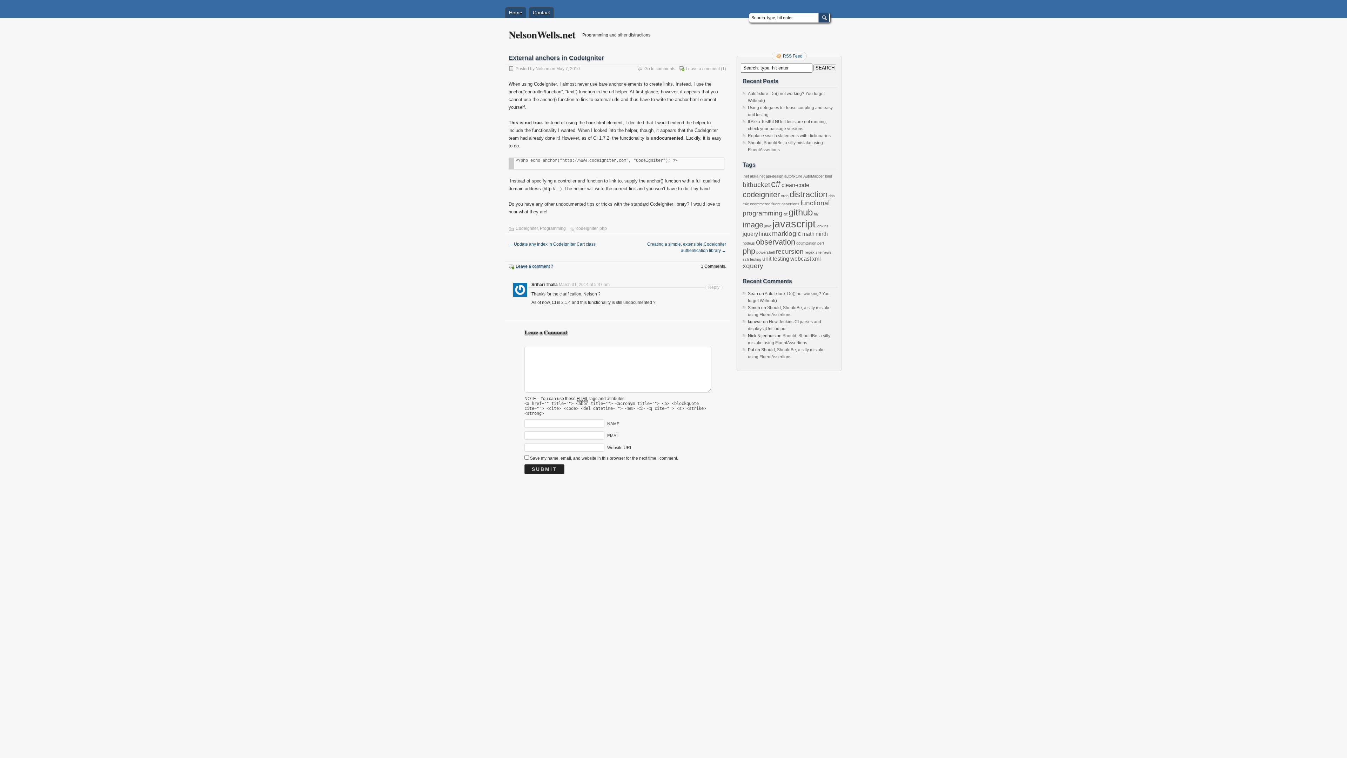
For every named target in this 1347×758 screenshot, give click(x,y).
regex (810, 252)
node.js (749, 243)
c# (775, 184)
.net (746, 176)
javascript (794, 224)
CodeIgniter (527, 228)
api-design (774, 176)
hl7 (816, 214)
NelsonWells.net (542, 34)
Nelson (542, 68)
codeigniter (586, 228)
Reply (713, 287)
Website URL (619, 447)
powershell (765, 252)
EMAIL (613, 435)
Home (515, 12)
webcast (800, 259)
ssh (746, 259)
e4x (746, 204)
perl (820, 243)
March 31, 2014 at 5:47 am (584, 284)
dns (832, 196)
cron (785, 196)
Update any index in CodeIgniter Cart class (552, 244)
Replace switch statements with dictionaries (789, 135)
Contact (541, 12)
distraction (808, 194)
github (801, 212)
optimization (806, 243)
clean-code (795, 185)
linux (765, 234)
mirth (822, 234)
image (753, 224)
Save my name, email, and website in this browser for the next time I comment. (604, 458)
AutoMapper (813, 176)
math (808, 234)
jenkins (823, 226)
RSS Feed (793, 56)
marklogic (786, 233)
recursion (790, 251)
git (786, 214)
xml (816, 259)
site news (824, 252)
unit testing (775, 259)
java (767, 226)
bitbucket (756, 184)
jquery (750, 234)
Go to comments (659, 68)
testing (755, 259)
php (603, 228)
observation (775, 242)
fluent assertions (785, 204)
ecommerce (760, 204)
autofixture (793, 176)
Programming (553, 228)
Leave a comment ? (534, 266)
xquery (753, 266)
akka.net (757, 176)
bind (828, 176)
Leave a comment (703, 68)
